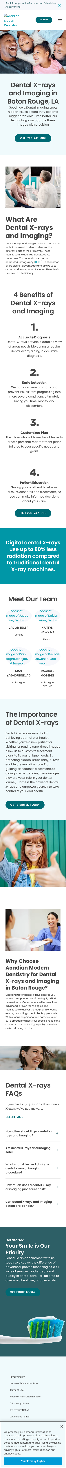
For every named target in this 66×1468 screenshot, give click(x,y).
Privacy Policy (17, 1376)
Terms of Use (16, 1389)
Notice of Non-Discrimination (25, 1396)
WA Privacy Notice (19, 1416)
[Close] (62, 1426)
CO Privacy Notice (19, 1410)
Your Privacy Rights (33, 1461)
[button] (60, 19)
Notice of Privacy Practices (24, 1383)
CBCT (38, 262)
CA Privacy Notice (19, 1403)
